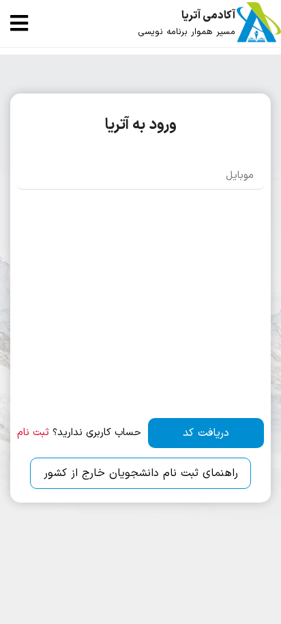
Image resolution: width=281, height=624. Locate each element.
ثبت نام (33, 433)
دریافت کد (206, 433)
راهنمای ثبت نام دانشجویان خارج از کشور (141, 473)
